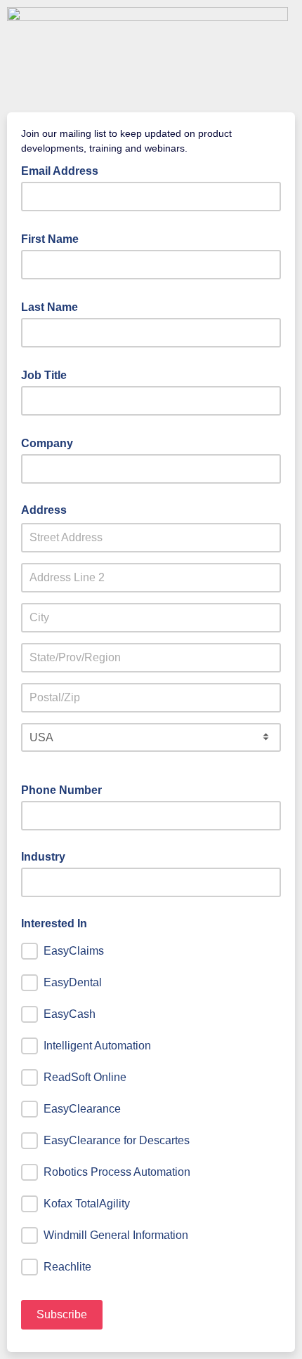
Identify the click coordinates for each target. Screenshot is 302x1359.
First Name (54, 238)
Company (51, 442)
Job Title (48, 374)
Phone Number (65, 789)
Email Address (64, 170)
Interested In (54, 923)
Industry (43, 857)
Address (44, 510)
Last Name (53, 306)
